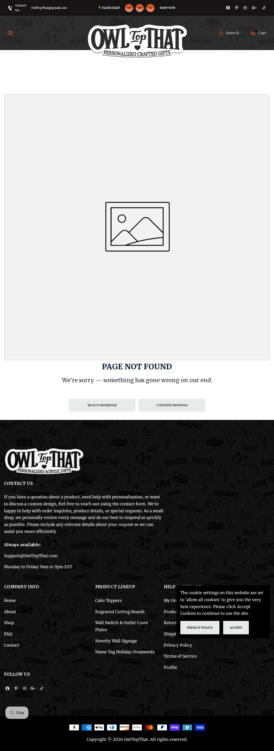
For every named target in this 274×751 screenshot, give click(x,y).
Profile (170, 667)
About (10, 611)
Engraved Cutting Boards (119, 611)
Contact (11, 645)
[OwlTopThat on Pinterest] (236, 7)
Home (10, 600)
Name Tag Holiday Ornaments (124, 651)
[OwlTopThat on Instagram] (245, 7)
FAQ (8, 633)
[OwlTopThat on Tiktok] (264, 7)
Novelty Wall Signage (116, 640)
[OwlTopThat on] (254, 7)
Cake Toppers (108, 600)
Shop (9, 622)
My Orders (174, 600)
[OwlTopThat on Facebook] (228, 7)
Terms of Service (180, 656)
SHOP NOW (167, 8)
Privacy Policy (178, 645)
